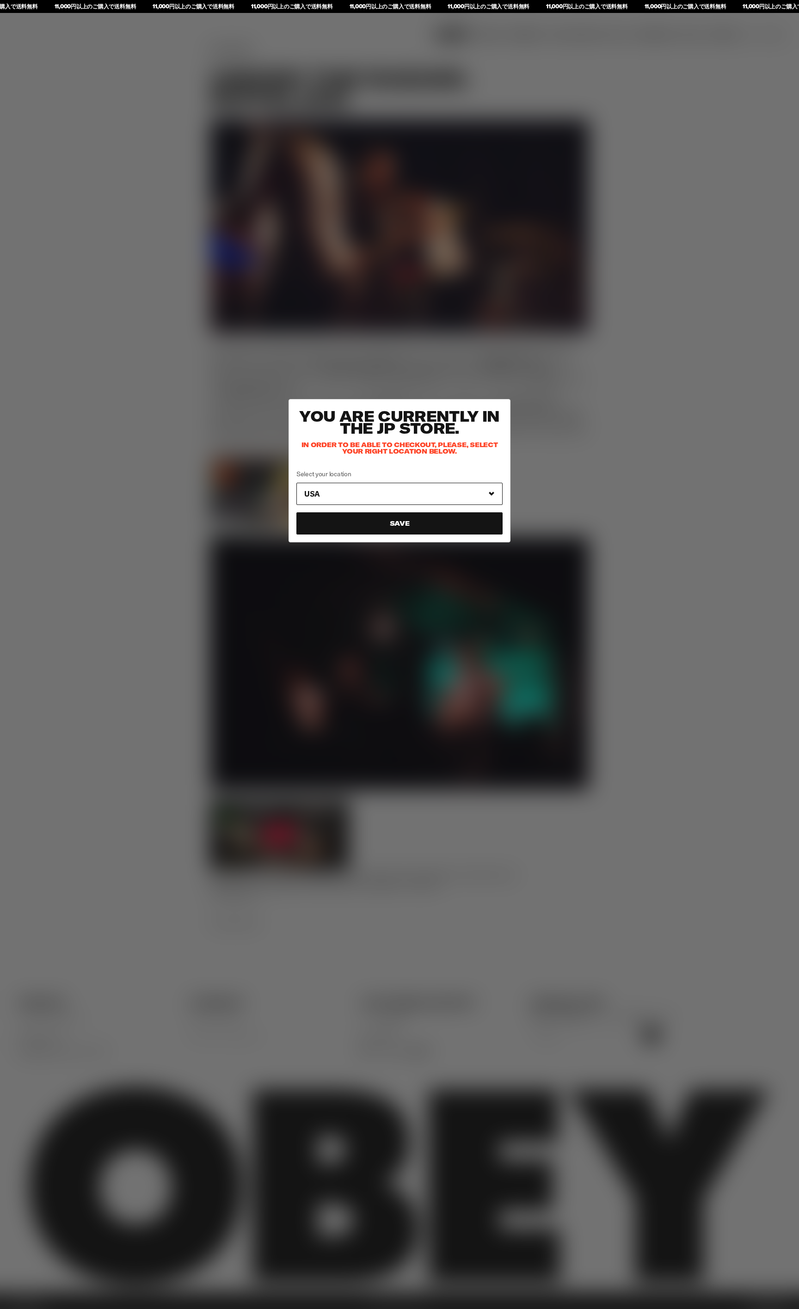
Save (400, 523)
